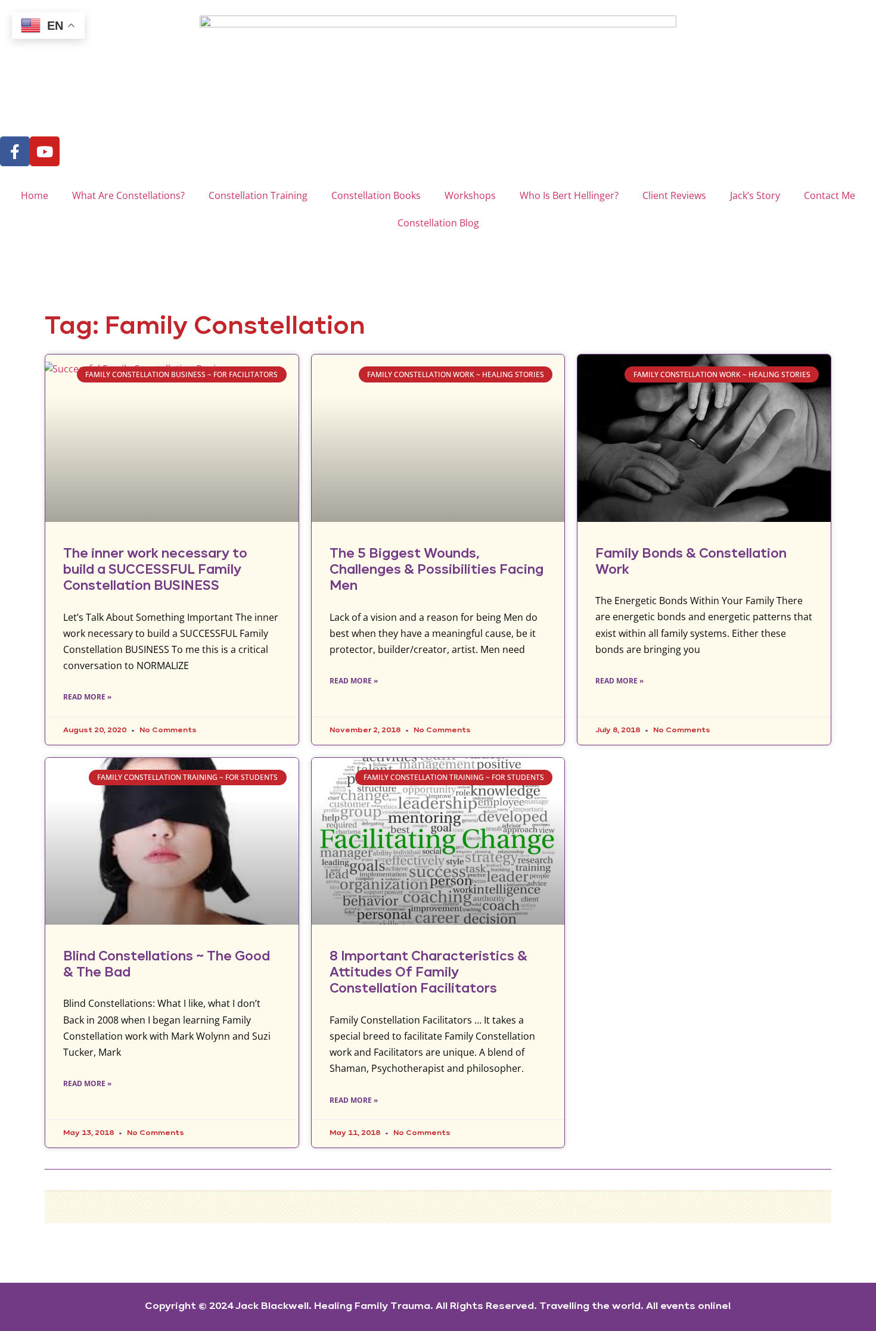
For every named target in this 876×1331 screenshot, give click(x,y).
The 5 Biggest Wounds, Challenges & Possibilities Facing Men (436, 570)
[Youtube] (45, 151)
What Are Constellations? (128, 195)
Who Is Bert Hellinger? (569, 195)
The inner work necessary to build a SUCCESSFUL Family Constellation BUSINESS (155, 570)
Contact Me (829, 195)
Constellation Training (258, 195)
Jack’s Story (755, 195)
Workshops (470, 195)
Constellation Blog (438, 222)
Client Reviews (674, 195)
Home (34, 195)
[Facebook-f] (15, 151)
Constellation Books (376, 195)
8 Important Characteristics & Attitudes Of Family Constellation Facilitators (428, 973)
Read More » (87, 697)
